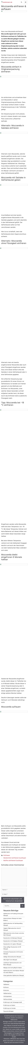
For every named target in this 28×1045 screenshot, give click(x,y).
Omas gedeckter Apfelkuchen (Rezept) (13, 975)
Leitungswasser (7, 996)
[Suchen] (22, 906)
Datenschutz (14, 1019)
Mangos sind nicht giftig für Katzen (12, 967)
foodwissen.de (13, 1016)
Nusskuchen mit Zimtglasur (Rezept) (13, 941)
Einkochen (6, 990)
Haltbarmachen (7, 993)
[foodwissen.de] (6, 2)
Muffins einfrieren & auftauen (13, 860)
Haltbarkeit (6, 984)
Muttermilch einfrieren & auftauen (14, 858)
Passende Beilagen (8, 1011)
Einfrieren (6, 855)
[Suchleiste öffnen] (21, 2)
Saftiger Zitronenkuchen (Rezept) (12, 956)
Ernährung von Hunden (9, 1008)
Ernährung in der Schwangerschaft (12, 1002)
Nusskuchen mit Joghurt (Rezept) (12, 944)
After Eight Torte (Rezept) (10, 959)
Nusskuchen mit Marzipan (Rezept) (12, 938)
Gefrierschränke (7, 999)
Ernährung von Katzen (9, 1005)
